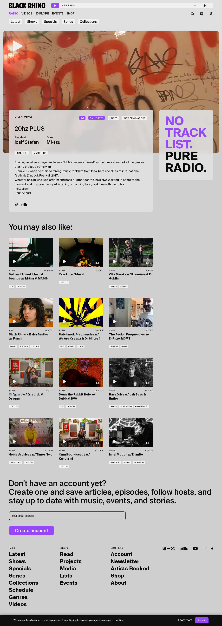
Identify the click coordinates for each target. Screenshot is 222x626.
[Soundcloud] (24, 204)
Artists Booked (130, 569)
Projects (71, 561)
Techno (35, 346)
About (118, 583)
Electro (24, 346)
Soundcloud (23, 193)
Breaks (22, 152)
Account (121, 554)
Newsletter (125, 561)
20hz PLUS (30, 129)
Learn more (185, 620)
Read (66, 554)
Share (113, 118)
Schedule (21, 590)
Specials (50, 22)
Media (68, 569)
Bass (62, 346)
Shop (70, 13)
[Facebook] (212, 548)
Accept (202, 620)
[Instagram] (16, 204)
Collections (88, 22)
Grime (124, 346)
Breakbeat (115, 462)
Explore (42, 13)
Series (68, 22)
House (81, 346)
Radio (14, 13)
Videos (26, 13)
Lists (66, 576)
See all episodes (134, 118)
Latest (15, 22)
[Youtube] (195, 548)
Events (57, 13)
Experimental (141, 406)
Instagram (22, 188)
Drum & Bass (126, 406)
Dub (11, 286)
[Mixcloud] (168, 548)
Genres (18, 597)
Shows (32, 22)
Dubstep (40, 152)
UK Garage (139, 462)
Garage (123, 286)
